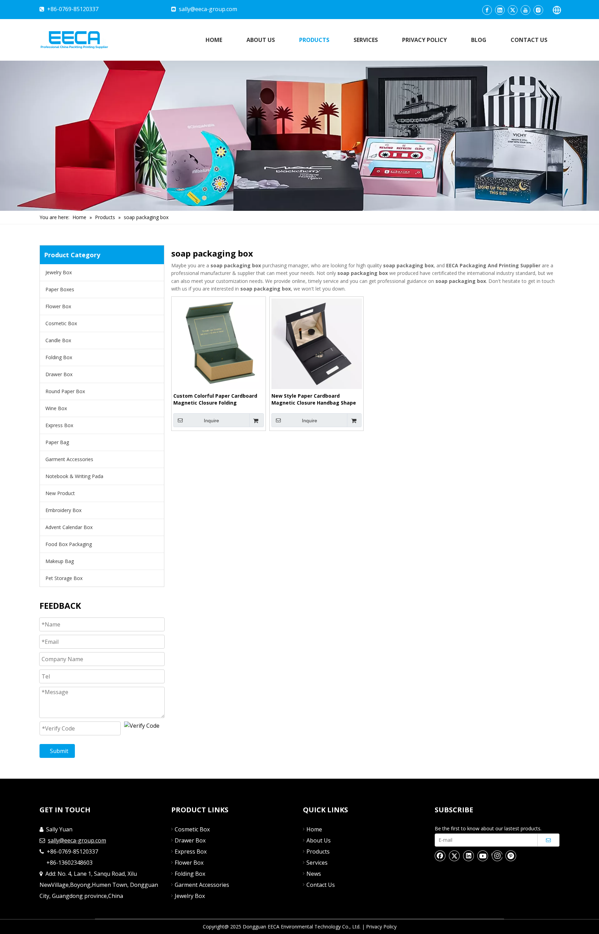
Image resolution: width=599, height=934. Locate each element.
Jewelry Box (58, 272)
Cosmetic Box (61, 323)
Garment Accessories (69, 459)
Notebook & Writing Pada (74, 476)
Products (318, 851)
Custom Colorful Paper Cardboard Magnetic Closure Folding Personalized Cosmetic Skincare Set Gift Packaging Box (218, 399)
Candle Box (58, 340)
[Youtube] (525, 10)
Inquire (211, 420)
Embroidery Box (63, 510)
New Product (60, 493)
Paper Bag (57, 442)
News (313, 873)
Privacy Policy (381, 926)
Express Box (59, 425)
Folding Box (58, 357)
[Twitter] (513, 10)
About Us (318, 840)
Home (314, 829)
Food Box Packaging (68, 544)
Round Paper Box (65, 391)
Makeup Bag (59, 561)
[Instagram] (538, 10)
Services (317, 862)
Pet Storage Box (64, 578)
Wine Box (56, 408)
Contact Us (320, 885)
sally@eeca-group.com (208, 9)
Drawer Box (58, 374)
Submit (59, 751)
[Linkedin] (500, 10)
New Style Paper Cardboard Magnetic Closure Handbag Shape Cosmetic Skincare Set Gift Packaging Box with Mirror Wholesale (313, 399)
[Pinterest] (510, 855)
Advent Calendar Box (69, 527)
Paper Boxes (59, 289)
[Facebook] (487, 10)
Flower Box (58, 306)
